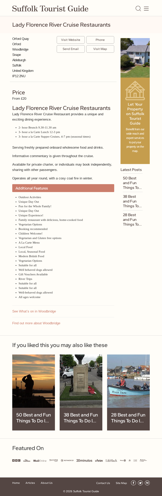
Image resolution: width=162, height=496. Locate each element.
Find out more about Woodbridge (36, 323)
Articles (30, 483)
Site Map (121, 483)
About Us (47, 483)
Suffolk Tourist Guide (86, 491)
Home (16, 483)
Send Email (71, 49)
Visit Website (70, 40)
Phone (100, 40)
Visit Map (100, 49)
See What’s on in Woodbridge (34, 311)
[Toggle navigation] (146, 8)
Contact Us (103, 483)
